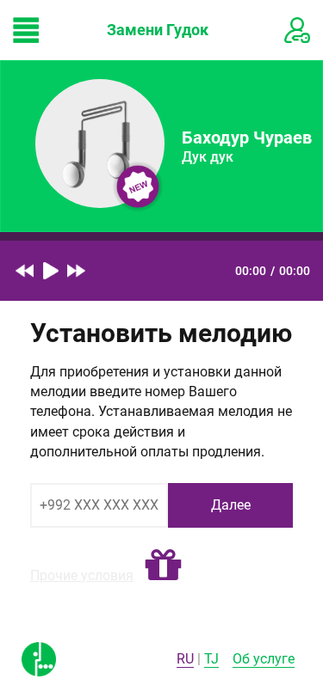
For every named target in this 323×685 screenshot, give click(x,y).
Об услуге (264, 659)
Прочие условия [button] (82, 575)
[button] (163, 565)
